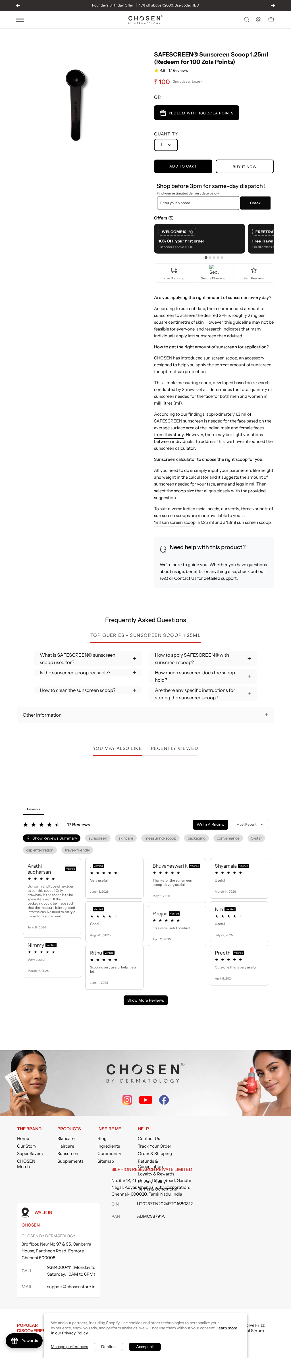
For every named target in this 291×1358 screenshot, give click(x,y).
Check (255, 203)
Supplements (70, 1161)
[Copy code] (191, 232)
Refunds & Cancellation (150, 1163)
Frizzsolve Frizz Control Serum (250, 1328)
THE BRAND (29, 1128)
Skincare (65, 1138)
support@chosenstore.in (71, 1286)
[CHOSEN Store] (145, 19)
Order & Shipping (155, 1153)
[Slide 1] (206, 257)
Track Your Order (154, 1146)
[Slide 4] (218, 257)
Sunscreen (67, 1153)
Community (109, 1153)
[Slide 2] (210, 257)
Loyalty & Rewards (156, 1174)
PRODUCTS (69, 1128)
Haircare (65, 1146)
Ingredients (108, 1146)
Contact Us (185, 578)
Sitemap (105, 1161)
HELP (143, 1128)
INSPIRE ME (109, 1128)
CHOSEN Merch (26, 1163)
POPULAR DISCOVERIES (31, 1328)
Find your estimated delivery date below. (188, 193)
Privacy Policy (152, 1181)
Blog (102, 1138)
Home (23, 1138)
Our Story (26, 1146)
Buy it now (245, 167)
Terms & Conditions (157, 1189)
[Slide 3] (214, 257)
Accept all (144, 1346)
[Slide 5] (222, 257)
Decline (108, 1346)
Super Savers (30, 1153)
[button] (246, 19)
